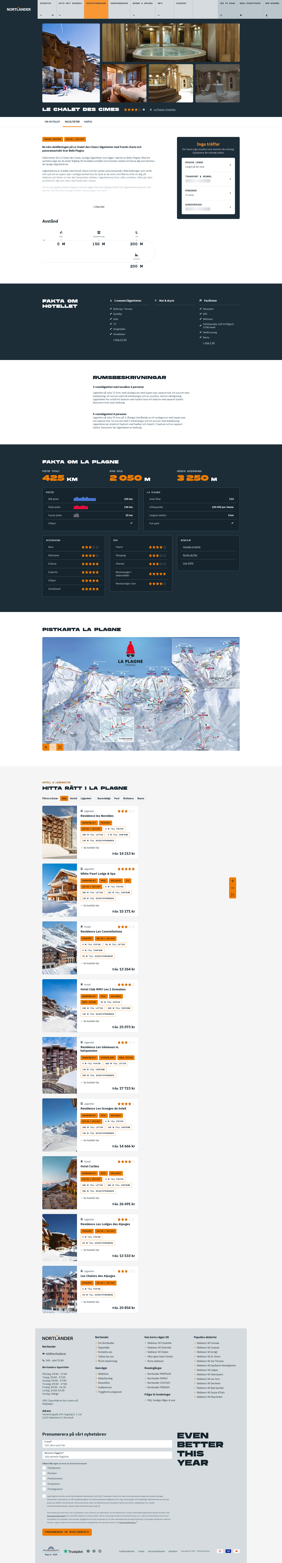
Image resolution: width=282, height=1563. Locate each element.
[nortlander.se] (57, 1338)
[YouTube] (100, 1551)
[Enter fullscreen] (232, 894)
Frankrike (170, 109)
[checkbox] (107, 1478)
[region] (191, 854)
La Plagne (159, 109)
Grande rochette (191, 547)
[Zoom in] (232, 880)
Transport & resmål (198, 177)
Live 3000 (188, 563)
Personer (191, 191)
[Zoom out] (232, 887)
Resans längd (194, 163)
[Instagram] (94, 1551)
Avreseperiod (193, 205)
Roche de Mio (190, 555)
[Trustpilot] (73, 1551)
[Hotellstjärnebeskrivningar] (144, 109)
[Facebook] (88, 1551)
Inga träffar (208, 144)
